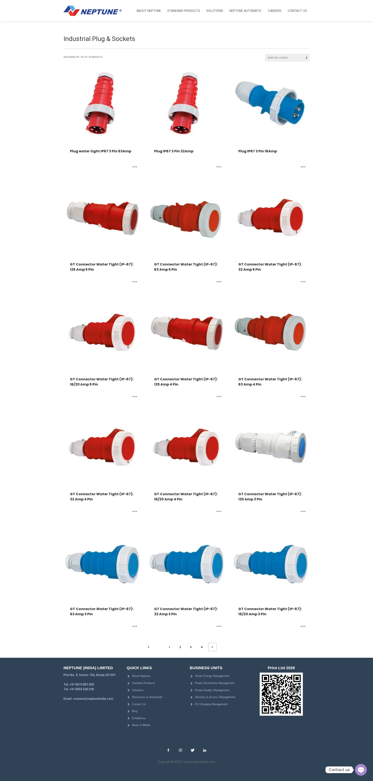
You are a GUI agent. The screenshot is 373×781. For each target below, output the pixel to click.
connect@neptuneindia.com (93, 698)
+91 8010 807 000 (82, 684)
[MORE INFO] (134, 167)
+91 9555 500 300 (82, 689)
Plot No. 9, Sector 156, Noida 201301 (89, 675)
